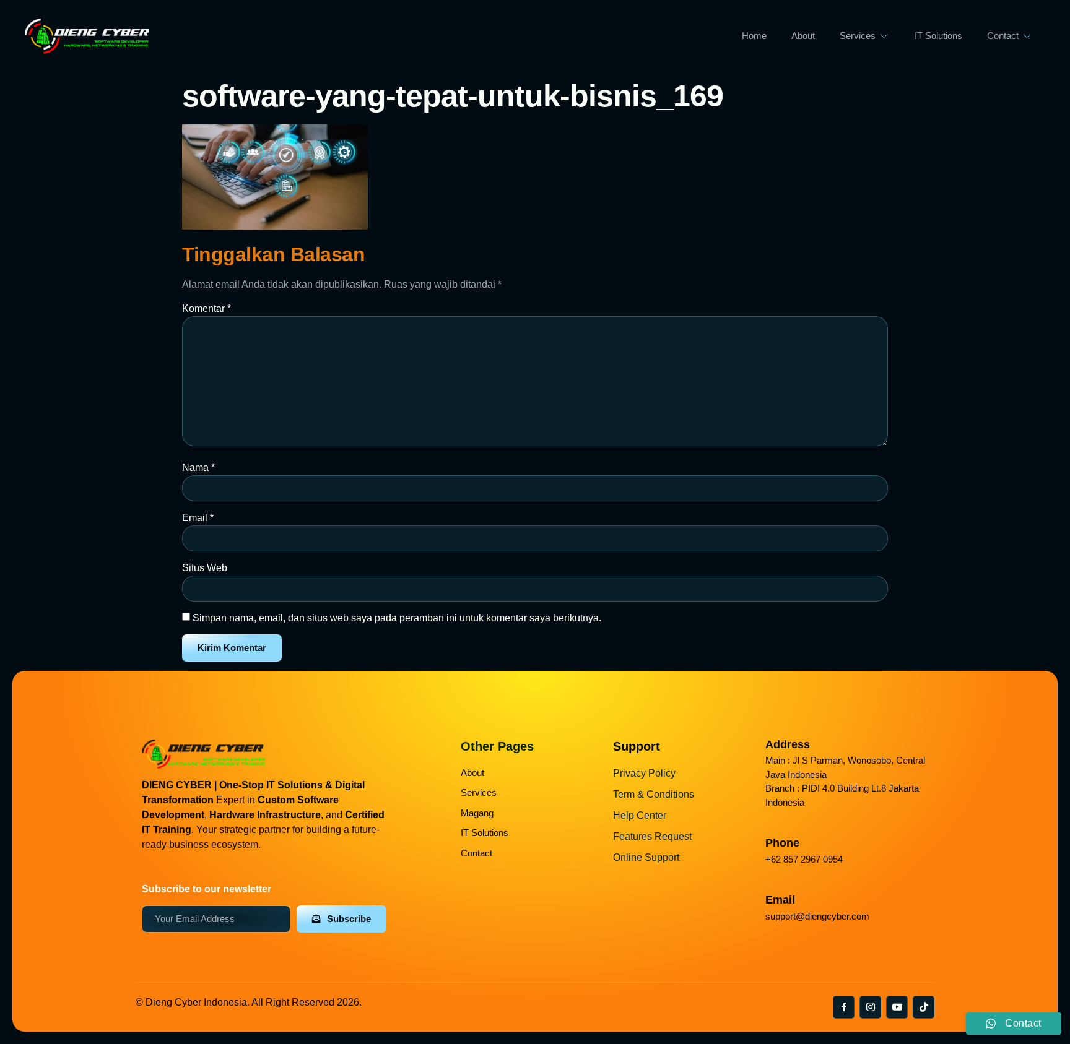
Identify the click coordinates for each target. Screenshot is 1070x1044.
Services (858, 35)
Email (198, 517)
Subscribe (349, 918)
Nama (198, 467)
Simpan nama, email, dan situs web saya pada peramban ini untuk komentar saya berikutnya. (397, 618)
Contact (1003, 35)
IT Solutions (938, 35)
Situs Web (204, 568)
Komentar (206, 308)
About (803, 35)
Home (754, 35)
